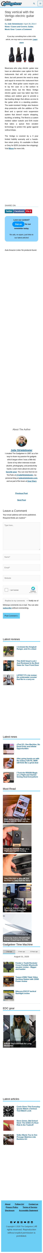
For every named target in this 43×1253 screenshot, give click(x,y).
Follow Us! (19, 1204)
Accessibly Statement (28, 1210)
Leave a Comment (24, 29)
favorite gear (11, 472)
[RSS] (28, 1222)
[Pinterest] (22, 1222)
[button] (34, 3)
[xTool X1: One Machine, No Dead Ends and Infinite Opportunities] (9, 749)
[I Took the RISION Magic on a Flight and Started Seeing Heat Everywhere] (9, 777)
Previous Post (21, 493)
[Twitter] (15, 1222)
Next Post (21, 500)
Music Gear (10, 29)
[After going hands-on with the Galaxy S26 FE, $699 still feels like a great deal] (9, 763)
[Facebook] (11, 1222)
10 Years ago (34, 951)
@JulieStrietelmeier (24, 475)
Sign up (18, 224)
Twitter (9, 211)
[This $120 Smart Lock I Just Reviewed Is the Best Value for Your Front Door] (9, 665)
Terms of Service (30, 1207)
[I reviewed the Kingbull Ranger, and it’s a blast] (9, 651)
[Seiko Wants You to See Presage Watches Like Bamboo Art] (9, 1139)
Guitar (30, 27)
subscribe (7, 608)
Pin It (28, 211)
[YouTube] (25, 1222)
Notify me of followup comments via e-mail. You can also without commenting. (20, 604)
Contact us (33, 1204)
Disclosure (9, 1210)
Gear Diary (32, 481)
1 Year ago (9, 951)
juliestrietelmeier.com (28, 478)
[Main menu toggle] (40, 3)
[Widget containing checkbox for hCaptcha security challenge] (20, 590)
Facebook (19, 211)
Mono (11, 148)
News (7, 27)
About (7, 1204)
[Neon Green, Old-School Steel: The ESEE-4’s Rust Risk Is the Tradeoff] (9, 1125)
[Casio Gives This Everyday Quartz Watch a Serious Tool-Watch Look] (9, 1111)
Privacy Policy (12, 1207)
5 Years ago (21, 951)
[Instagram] (18, 1222)
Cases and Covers (19, 27)
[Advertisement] (21, 177)
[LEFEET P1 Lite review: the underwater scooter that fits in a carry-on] (9, 680)
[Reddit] (32, 1222)
